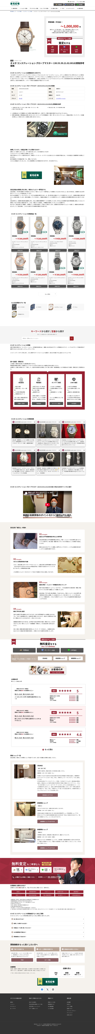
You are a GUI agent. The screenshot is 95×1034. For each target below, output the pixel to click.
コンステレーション (17, 60)
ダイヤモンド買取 (34, 8)
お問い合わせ (69, 1015)
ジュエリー (12, 1004)
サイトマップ (69, 1012)
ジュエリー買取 (24, 8)
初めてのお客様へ (32, 1002)
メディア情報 (69, 1006)
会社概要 (69, 1002)
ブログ (63, 8)
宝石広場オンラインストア (34, 1006)
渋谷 (56, 973)
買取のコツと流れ (51, 1002)
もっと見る (49, 749)
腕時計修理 (81, 8)
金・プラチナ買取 (45, 8)
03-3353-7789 (54, 877)
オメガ (12, 60)
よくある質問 (50, 1008)
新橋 (78, 973)
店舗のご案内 (55, 8)
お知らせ (69, 1004)
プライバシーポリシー (71, 1010)
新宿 (67, 973)
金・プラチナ (13, 1008)
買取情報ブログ (51, 1004)
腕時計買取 (15, 8)
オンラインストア (70, 8)
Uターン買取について (33, 1008)
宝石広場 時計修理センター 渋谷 (35, 1004)
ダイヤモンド (13, 1006)
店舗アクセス (69, 1008)
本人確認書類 (50, 1006)
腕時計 (11, 1002)
